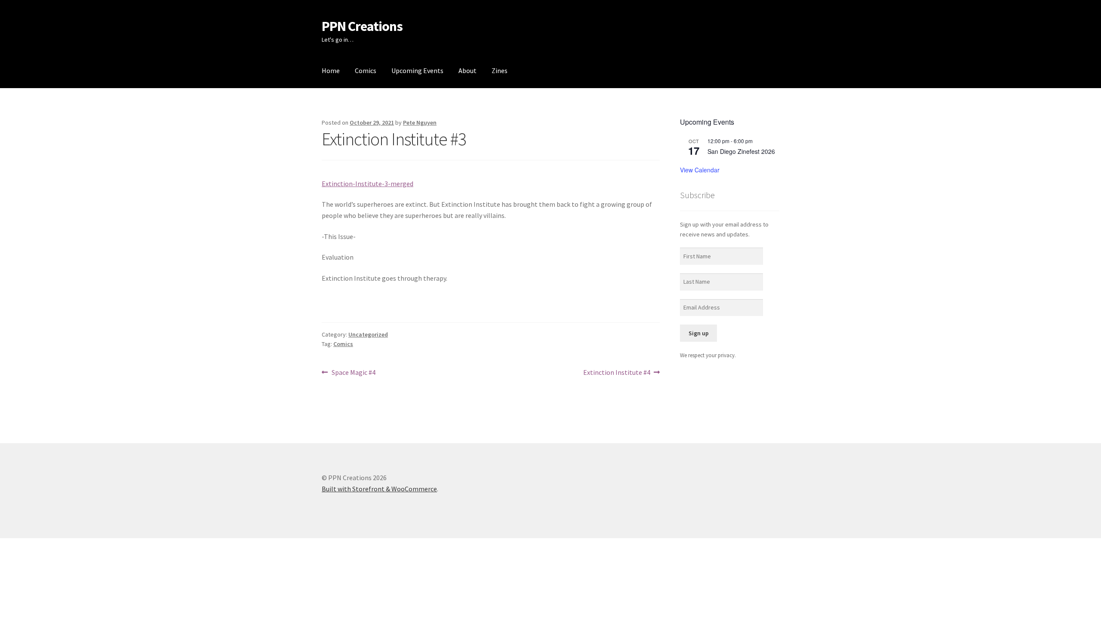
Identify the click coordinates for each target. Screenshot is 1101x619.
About (467, 70)
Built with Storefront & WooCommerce (379, 488)
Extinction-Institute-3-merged (367, 183)
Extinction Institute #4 (616, 373)
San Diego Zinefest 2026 (741, 151)
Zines (499, 70)
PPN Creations (362, 26)
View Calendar (700, 169)
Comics (365, 70)
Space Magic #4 (353, 373)
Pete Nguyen (420, 122)
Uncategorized (368, 334)
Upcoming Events (417, 70)
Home (331, 70)
